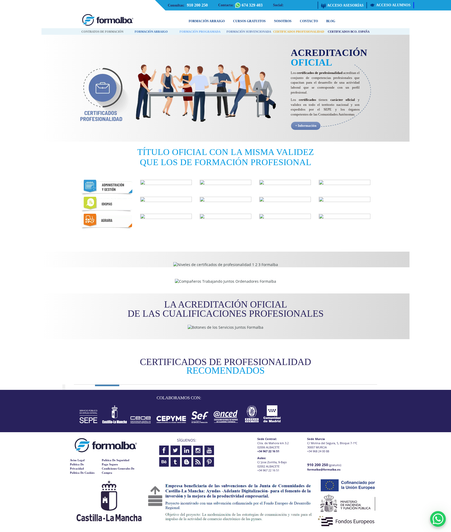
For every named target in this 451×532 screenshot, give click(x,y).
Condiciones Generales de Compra (118, 470)
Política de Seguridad (115, 460)
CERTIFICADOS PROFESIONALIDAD (298, 31)
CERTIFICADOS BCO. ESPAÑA (349, 31)
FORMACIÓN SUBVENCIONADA (249, 31)
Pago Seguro (110, 464)
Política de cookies (82, 472)
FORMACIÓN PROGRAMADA (200, 31)
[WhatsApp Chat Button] (438, 519)
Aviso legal (77, 460)
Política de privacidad (77, 466)
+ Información (305, 126)
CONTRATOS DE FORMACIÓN (102, 31)
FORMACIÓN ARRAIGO (151, 31)
